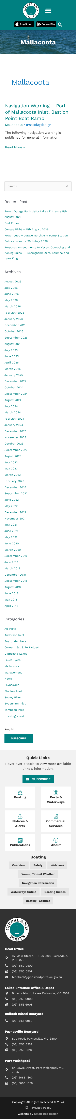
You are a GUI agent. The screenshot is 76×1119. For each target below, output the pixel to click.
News (8, 678)
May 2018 (10, 599)
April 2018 (11, 605)
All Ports (10, 628)
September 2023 (16, 449)
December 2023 (15, 431)
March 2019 (12, 568)
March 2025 (12, 368)
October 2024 (13, 387)
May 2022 (11, 506)
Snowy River (12, 697)
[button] (48, 10)
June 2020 (11, 543)
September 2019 (15, 555)
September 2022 (16, 493)
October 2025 (13, 331)
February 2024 (14, 418)
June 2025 (11, 356)
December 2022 (15, 487)
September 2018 (15, 580)
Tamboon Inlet (14, 709)
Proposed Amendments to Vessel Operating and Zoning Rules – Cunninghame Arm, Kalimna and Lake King (37, 253)
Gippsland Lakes (15, 653)
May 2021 (10, 537)
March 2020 (12, 549)
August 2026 (12, 281)
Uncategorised (14, 716)
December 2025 (15, 325)
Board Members (15, 641)
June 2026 (11, 293)
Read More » (15, 147)
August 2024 (12, 400)
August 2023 (12, 456)
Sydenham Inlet (15, 703)
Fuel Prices (11, 223)
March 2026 (12, 306)
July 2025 (11, 350)
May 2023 (11, 468)
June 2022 (11, 499)
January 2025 (13, 375)
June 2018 (11, 593)
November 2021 (15, 518)
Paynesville (11, 684)
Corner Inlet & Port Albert (22, 647)
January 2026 (13, 319)
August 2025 (12, 343)
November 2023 (15, 437)
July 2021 (10, 524)
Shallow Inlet (13, 691)
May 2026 (11, 300)
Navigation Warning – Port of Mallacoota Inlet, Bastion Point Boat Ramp (37, 112)
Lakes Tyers (12, 660)
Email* (9, 729)
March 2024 (12, 412)
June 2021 (11, 530)
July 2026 (11, 287)
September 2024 (16, 393)
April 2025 (11, 362)
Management (13, 672)
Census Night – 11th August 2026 (26, 229)
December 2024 (15, 381)
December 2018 (15, 574)
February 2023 (14, 481)
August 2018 (12, 587)
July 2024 (11, 406)
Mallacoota (14, 125)
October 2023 (13, 443)
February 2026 (14, 312)
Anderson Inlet (14, 635)
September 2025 (16, 337)
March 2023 (12, 474)
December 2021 (15, 512)
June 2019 (11, 562)
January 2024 (13, 424)
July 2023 (11, 462)
